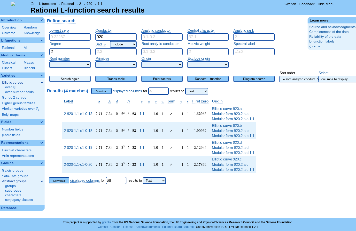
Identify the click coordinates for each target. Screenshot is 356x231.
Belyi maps (10, 114)
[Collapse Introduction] (42, 20)
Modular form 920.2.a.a (230, 114)
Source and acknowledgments (332, 27)
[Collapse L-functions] (42, 40)
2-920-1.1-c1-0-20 (78, 164)
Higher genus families (18, 103)
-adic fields (11, 135)
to (182, 91)
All (25, 48)
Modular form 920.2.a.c (230, 164)
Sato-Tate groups (15, 176)
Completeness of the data (329, 32)
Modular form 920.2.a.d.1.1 (233, 153)
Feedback (307, 4)
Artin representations (18, 156)
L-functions (47, 4)
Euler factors (162, 79)
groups (10, 186)
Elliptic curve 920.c (227, 159)
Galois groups (12, 170)
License (128, 227)
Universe (8, 33)
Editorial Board (172, 227)
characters (13, 195)
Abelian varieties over (20, 108)
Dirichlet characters (16, 150)
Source (189, 227)
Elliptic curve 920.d (227, 142)
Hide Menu (326, 4)
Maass (29, 62)
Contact (103, 227)
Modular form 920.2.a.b (230, 131)
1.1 (100, 4)
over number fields (19, 92)
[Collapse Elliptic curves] (42, 82)
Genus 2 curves (14, 97)
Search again (70, 79)
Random (30, 27)
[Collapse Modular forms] (42, 55)
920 (89, 4)
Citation (290, 4)
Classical (8, 62)
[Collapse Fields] (42, 122)
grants (106, 222)
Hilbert (7, 68)
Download (101, 91)
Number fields (12, 129)
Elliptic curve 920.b (227, 125)
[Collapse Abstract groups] (42, 181)
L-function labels (321, 41)
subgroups (13, 190)
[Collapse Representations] (42, 143)
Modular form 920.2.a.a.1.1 (233, 119)
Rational (67, 4)
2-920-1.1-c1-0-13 (78, 114)
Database (9, 208)
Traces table (116, 79)
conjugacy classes (19, 200)
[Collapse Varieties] (42, 75)
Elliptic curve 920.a (227, 109)
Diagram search (254, 79)
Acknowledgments (148, 227)
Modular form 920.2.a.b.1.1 (233, 136)
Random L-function (208, 79)
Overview (9, 27)
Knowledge (32, 33)
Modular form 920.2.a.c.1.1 (233, 169)
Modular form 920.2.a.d (230, 147)
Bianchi (29, 68)
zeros (314, 46)
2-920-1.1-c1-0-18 (78, 131)
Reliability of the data (325, 36)
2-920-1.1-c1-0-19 (78, 147)
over (10, 87)
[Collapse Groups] (42, 163)
